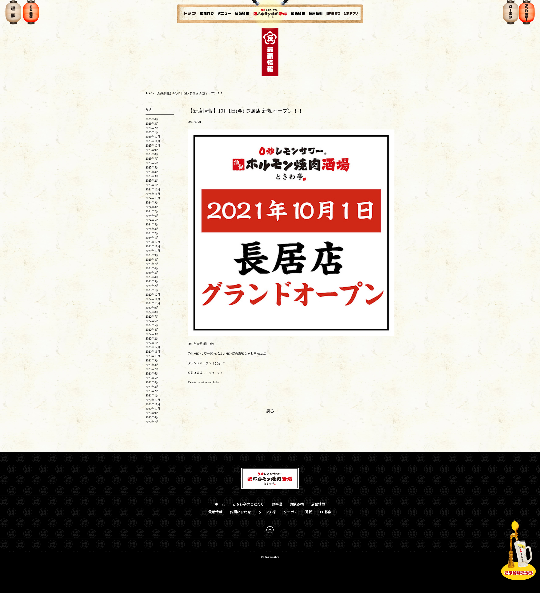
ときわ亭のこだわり (248, 504)
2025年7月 (152, 158)
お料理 (277, 504)
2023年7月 (152, 264)
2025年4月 (152, 172)
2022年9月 (152, 307)
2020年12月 (153, 400)
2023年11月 (153, 246)
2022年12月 (153, 294)
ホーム (220, 504)
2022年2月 (152, 338)
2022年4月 (152, 329)
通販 (308, 512)
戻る (270, 411)
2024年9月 (152, 202)
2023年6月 (152, 268)
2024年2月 (152, 233)
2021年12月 (153, 347)
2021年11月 (153, 351)
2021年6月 (152, 373)
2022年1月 (152, 343)
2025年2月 (152, 180)
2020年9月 (152, 413)
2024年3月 (152, 228)
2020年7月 (152, 421)
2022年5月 (152, 325)
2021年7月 (152, 369)
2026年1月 (152, 132)
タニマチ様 (267, 512)
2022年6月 (152, 321)
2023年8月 (152, 259)
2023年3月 (152, 281)
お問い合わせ (240, 512)
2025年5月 (152, 167)
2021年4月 (152, 382)
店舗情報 (318, 504)
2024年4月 (152, 224)
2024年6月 (152, 215)
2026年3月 (152, 123)
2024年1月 (152, 237)
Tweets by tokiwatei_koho (203, 382)
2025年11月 (153, 141)
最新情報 (215, 512)
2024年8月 (152, 207)
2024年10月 (153, 198)
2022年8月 (152, 312)
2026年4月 (152, 119)
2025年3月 (152, 176)
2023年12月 (153, 242)
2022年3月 (152, 334)
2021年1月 (152, 395)
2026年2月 (152, 128)
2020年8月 (152, 417)
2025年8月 (152, 154)
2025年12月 (153, 136)
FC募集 (326, 512)
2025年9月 (152, 150)
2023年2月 (152, 285)
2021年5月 (152, 378)
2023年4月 (152, 277)
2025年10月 (153, 145)
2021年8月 (152, 365)
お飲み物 (297, 504)
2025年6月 (152, 163)
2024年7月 (152, 211)
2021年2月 (152, 391)
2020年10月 (153, 408)
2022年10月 (153, 303)
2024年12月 (153, 189)
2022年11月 (153, 299)
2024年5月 (152, 220)
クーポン (290, 512)
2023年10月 (153, 250)
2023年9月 (152, 255)
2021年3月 (152, 386)
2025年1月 (152, 185)
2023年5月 (152, 272)
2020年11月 (153, 404)
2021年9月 (152, 360)
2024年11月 (153, 193)
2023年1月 (152, 290)
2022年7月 (152, 316)
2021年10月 (153, 356)
